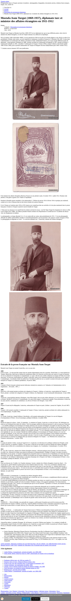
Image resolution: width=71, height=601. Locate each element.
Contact (6, 588)
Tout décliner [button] (35, 599)
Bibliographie (26, 592)
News (58, 591)
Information (7, 585)
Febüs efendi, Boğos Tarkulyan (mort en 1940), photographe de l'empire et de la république (29, 553)
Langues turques (8, 579)
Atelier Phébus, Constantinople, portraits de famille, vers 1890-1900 (22, 552)
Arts (5, 574)
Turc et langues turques (31, 591)
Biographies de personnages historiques (21, 27)
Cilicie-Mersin (35, 592)
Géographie (7, 582)
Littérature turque (43, 591)
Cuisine (6, 583)
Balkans (19, 592)
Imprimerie (66, 592)
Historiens (60, 592)
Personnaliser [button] (45, 599)
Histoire (6, 577)
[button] (2, 599)
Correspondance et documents (47, 592)
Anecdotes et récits (11, 592)
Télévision (7, 586)
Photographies (8, 575)
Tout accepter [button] (26, 599)
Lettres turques (8, 580)
